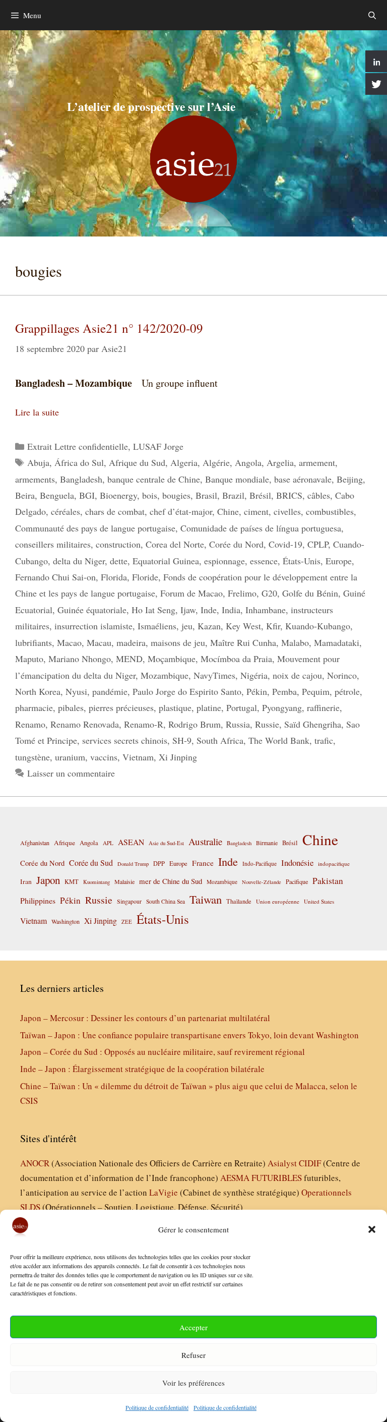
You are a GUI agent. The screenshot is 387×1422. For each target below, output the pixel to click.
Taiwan (205, 899)
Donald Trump (133, 863)
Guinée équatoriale (91, 610)
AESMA (234, 1177)
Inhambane (265, 610)
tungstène (32, 757)
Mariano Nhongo (79, 659)
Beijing (350, 479)
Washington (65, 921)
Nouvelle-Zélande (261, 881)
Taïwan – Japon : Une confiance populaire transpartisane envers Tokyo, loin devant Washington (189, 1035)
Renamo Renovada (84, 724)
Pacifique (297, 881)
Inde (209, 610)
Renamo (30, 724)
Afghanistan (34, 843)
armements (35, 479)
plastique (175, 707)
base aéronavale (303, 479)
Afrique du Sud (137, 462)
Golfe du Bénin (310, 593)
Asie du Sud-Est (166, 843)
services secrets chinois (124, 740)
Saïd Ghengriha (312, 724)
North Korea (37, 691)
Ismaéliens (157, 626)
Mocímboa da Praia (236, 659)
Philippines (37, 900)
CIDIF (310, 1163)
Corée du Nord (236, 544)
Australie (205, 841)
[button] (372, 1229)
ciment (256, 511)
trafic (323, 740)
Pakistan (327, 880)
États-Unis (301, 561)
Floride (145, 577)
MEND (129, 659)
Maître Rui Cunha (243, 642)
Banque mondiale (237, 479)
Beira (25, 495)
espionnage (224, 561)
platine (209, 707)
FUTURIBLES (276, 1177)
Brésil (260, 495)
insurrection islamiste (93, 626)
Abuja (38, 462)
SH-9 (181, 740)
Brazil (233, 495)
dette (118, 561)
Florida (114, 577)
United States (319, 901)
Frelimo (242, 593)
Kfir (273, 626)
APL (108, 843)
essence (264, 561)
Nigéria (254, 675)
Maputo (29, 659)
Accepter (193, 1327)
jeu (186, 626)
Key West (243, 626)
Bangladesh (81, 479)
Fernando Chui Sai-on (55, 577)
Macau (99, 642)
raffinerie (323, 707)
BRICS (289, 495)
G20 (269, 593)
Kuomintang (96, 881)
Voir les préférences (193, 1383)
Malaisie (124, 881)
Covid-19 (285, 544)
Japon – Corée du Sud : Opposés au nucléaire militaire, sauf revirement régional (162, 1051)
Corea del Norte (175, 544)
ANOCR (34, 1163)
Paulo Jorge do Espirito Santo (187, 691)
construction (118, 544)
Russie (267, 724)
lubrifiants (33, 642)
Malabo (295, 642)
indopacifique (334, 863)
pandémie (109, 691)
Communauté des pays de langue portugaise (95, 528)
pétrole (347, 691)
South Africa (220, 740)
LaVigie (163, 1192)
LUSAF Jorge (158, 446)
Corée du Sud (91, 862)
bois (149, 495)
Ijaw (188, 610)
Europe (339, 561)
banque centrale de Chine (153, 479)
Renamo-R (143, 724)
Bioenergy (118, 495)
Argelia (280, 462)
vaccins (103, 757)
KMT (71, 881)
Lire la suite (37, 412)
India (231, 610)
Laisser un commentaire (71, 773)
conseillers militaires (53, 544)
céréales (65, 511)
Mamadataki (336, 642)
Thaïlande (238, 901)
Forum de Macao (191, 593)
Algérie (216, 462)
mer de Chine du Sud (170, 881)
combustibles (330, 511)
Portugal (241, 707)
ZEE (126, 921)
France (203, 863)
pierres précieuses (121, 707)
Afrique (64, 842)
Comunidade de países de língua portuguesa (260, 528)
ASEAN (131, 842)
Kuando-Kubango (317, 626)
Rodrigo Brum (194, 724)
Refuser (193, 1355)
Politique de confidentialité (156, 1407)
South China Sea (165, 901)
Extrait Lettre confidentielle (77, 446)
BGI (87, 495)
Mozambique (164, 675)
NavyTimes (214, 675)
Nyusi (76, 691)
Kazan (209, 626)
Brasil (206, 495)
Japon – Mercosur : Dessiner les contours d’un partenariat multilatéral (145, 1018)
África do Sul (79, 462)
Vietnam (138, 757)
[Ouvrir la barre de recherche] (372, 15)
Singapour (129, 901)
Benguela (57, 495)
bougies (176, 495)
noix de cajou (297, 675)
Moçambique (172, 659)
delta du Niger (79, 561)
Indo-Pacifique (259, 863)
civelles (287, 511)
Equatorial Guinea (166, 561)
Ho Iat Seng (153, 610)
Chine (228, 511)
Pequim (316, 691)
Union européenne (277, 901)
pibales (71, 707)
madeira (131, 642)
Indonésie (297, 862)
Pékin (256, 691)
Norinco (342, 675)
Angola (248, 462)
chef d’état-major (181, 511)
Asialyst (282, 1163)
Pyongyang (282, 707)
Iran (26, 881)
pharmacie (34, 707)
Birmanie (267, 843)
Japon (48, 880)
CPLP (317, 544)
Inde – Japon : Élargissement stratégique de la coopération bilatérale (142, 1069)
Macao (69, 642)
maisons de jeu (178, 642)
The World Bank (278, 740)
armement (317, 462)
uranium (70, 757)
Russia (238, 724)
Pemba (284, 691)
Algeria (184, 462)
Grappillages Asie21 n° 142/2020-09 (109, 328)
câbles (318, 495)
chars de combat (115, 511)
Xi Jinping (178, 757)
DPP (159, 863)
